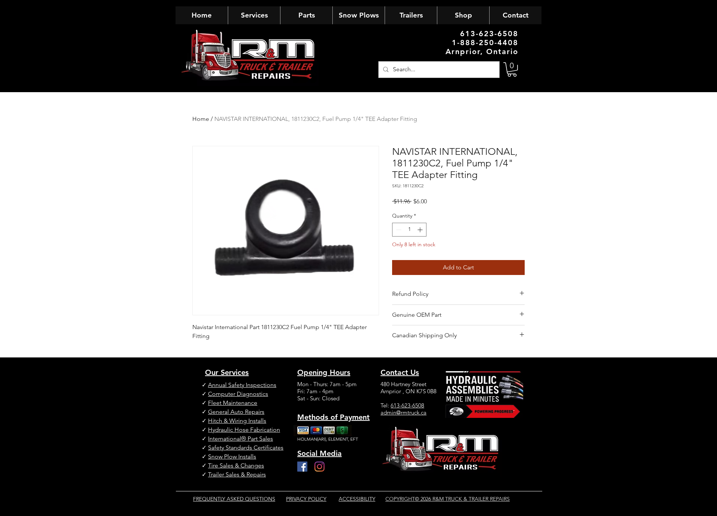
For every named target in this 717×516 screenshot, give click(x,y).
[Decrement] (398, 229)
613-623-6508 (407, 405)
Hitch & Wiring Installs (237, 420)
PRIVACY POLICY (306, 498)
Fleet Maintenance (232, 402)
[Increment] (420, 229)
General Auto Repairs (236, 411)
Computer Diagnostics (238, 393)
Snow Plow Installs (232, 456)
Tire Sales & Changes (236, 465)
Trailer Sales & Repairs (237, 474)
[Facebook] (302, 467)
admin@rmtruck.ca (403, 412)
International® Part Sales (240, 438)
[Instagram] (319, 467)
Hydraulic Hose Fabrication (244, 429)
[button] (512, 69)
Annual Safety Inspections (242, 384)
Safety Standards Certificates (245, 447)
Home (200, 118)
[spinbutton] (409, 229)
